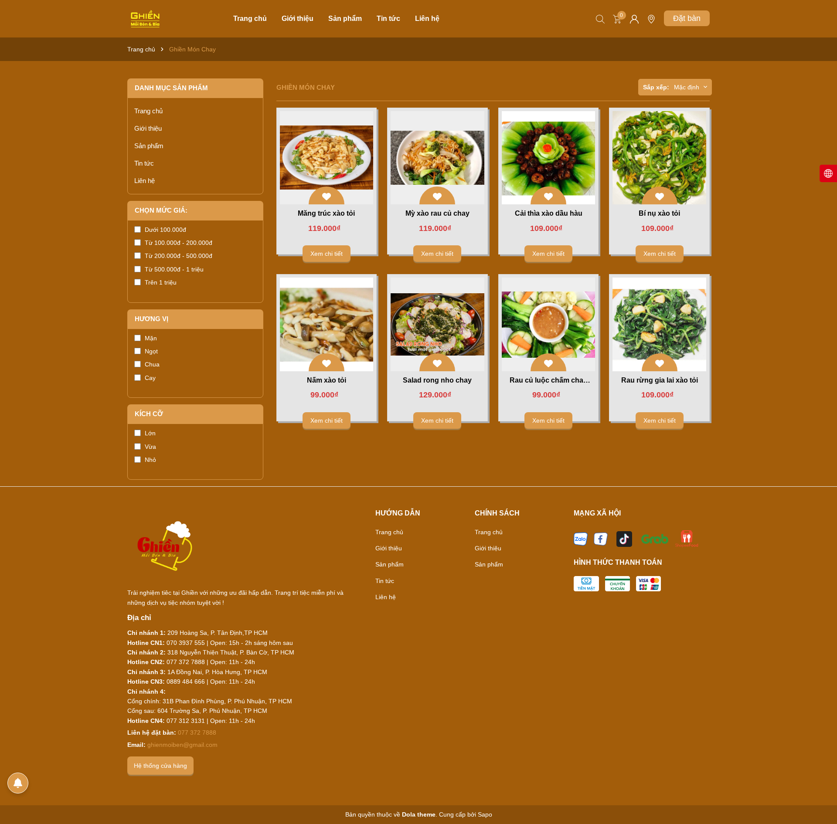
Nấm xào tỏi (326, 380)
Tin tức (388, 18)
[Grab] (655, 538)
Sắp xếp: (656, 87)
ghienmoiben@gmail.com (182, 744)
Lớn (150, 433)
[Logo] (145, 18)
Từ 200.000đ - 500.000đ (178, 255)
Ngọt (151, 351)
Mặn (151, 338)
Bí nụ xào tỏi (659, 213)
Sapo (485, 814)
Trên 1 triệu (161, 282)
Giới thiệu (297, 18)
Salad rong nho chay (437, 380)
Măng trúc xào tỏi (326, 213)
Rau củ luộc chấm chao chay (549, 380)
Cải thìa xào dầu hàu (548, 213)
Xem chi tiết (326, 253)
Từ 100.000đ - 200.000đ (178, 242)
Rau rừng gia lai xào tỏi (659, 380)
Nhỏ (150, 459)
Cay (150, 377)
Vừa (150, 446)
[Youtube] (624, 538)
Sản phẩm (345, 18)
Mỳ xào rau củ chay (437, 213)
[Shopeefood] (686, 538)
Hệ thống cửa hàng (160, 765)
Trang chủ (250, 18)
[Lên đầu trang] (819, 793)
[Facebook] (601, 538)
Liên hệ (427, 18)
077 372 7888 (197, 732)
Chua (152, 364)
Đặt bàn (687, 18)
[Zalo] (581, 538)
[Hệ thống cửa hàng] (651, 22)
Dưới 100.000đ (165, 229)
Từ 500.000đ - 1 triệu (174, 269)
